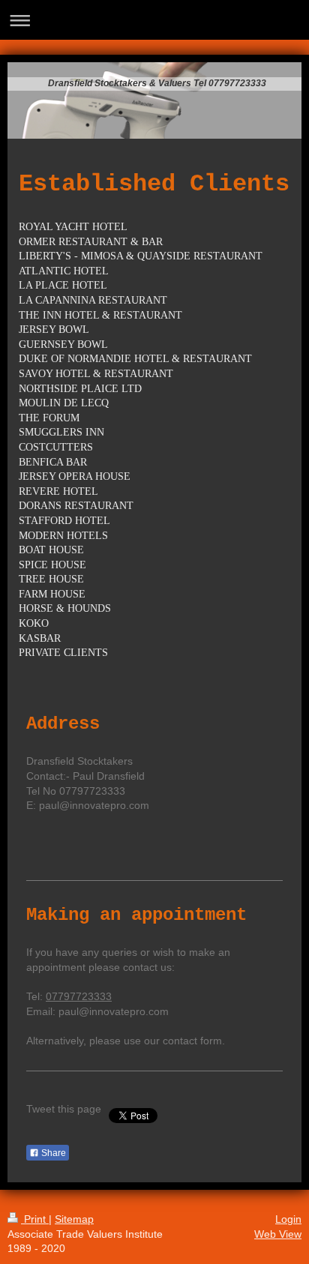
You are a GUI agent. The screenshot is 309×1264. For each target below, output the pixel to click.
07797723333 (79, 996)
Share (52, 1153)
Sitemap (74, 1219)
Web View (278, 1234)
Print (35, 1219)
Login (288, 1219)
